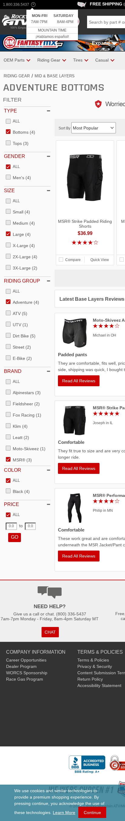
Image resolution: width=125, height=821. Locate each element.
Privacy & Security (94, 666)
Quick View (99, 260)
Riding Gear (17, 76)
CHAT (50, 632)
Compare (73, 260)
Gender (14, 156)
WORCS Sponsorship (26, 672)
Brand (13, 371)
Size (9, 190)
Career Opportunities (26, 660)
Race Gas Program (24, 679)
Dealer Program (21, 666)
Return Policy (90, 679)
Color (12, 470)
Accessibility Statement (99, 685)
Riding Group (22, 280)
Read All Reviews (78, 380)
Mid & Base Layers (55, 76)
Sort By (65, 128)
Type (10, 110)
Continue (92, 812)
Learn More (64, 812)
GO (14, 537)
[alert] (52, 25)
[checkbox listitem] (13, 121)
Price (11, 504)
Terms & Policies (93, 660)
